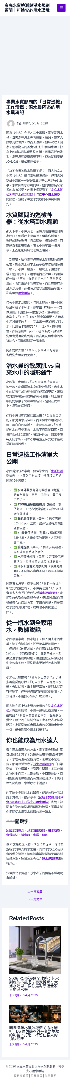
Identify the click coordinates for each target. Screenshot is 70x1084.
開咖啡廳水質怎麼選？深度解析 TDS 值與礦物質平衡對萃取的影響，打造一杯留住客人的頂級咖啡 (34, 1033)
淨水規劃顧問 (48, 593)
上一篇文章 (34, 891)
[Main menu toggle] (61, 8)
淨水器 (25, 835)
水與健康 (14, 995)
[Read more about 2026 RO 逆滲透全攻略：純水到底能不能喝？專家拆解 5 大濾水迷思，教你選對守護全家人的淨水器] (35, 949)
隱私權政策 (21, 1076)
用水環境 (24, 293)
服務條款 (37, 1076)
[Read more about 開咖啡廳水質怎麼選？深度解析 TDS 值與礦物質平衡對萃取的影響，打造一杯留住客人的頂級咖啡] (35, 1013)
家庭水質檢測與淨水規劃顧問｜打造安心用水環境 (27, 8)
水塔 (36, 835)
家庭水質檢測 (15, 830)
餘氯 (45, 835)
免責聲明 (51, 1076)
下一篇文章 (34, 899)
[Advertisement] (35, 52)
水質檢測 (57, 471)
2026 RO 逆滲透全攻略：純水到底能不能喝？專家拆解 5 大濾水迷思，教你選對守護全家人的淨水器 (34, 984)
